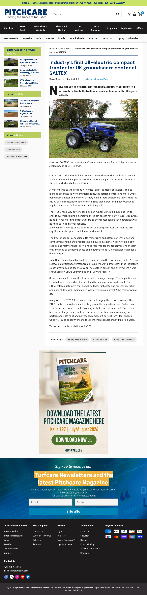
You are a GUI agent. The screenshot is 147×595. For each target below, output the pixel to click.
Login (59, 531)
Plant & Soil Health (61, 28)
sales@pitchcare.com (17, 570)
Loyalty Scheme (64, 544)
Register (61, 535)
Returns (37, 544)
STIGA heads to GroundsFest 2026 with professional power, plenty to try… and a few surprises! (29, 81)
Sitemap (84, 552)
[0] (140, 14)
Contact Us (107, 38)
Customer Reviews (42, 535)
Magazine (27, 38)
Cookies (84, 539)
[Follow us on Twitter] (12, 577)
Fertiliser (9, 28)
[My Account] (134, 14)
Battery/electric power (16, 142)
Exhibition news (13, 149)
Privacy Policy (87, 544)
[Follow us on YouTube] (23, 577)
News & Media (11, 38)
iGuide (61, 38)
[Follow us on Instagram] (17, 577)
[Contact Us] (129, 14)
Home (52, 48)
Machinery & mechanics (16, 156)
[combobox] (83, 14)
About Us (92, 38)
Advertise (133, 38)
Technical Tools (76, 38)
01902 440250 (13, 566)
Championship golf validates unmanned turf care (29, 61)
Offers (140, 28)
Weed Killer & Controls (40, 28)
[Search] (117, 14)
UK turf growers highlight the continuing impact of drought (29, 112)
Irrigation (112, 28)
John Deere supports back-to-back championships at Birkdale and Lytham (29, 102)
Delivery (37, 539)
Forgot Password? (66, 539)
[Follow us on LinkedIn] (28, 577)
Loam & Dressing (95, 28)
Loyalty (120, 38)
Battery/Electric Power (98, 78)
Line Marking (79, 28)
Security (84, 535)
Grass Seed (22, 28)
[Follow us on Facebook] (6, 577)
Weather (50, 38)
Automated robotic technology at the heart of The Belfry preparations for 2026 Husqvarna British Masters (30, 71)
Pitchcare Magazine (14, 535)
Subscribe (73, 511)
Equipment (126, 28)
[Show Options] (115, 502)
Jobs (38, 38)
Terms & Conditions (90, 548)
